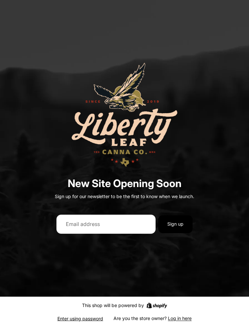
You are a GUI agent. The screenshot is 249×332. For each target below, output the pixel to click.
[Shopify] (157, 305)
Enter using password (80, 318)
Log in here (180, 318)
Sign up (175, 224)
